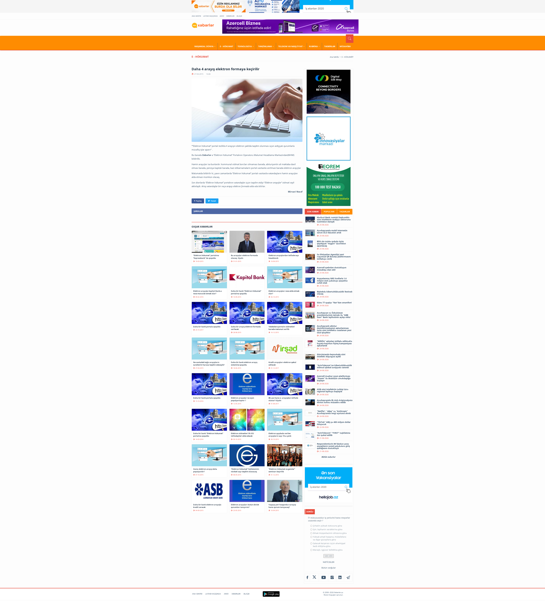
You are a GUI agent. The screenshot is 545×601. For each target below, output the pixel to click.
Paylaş (199, 201)
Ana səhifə (334, 57)
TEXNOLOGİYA (245, 46)
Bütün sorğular (328, 567)
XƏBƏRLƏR (230, 16)
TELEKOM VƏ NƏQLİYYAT (290, 46)
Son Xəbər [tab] (313, 211)
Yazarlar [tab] (344, 211)
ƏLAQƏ (239, 16)
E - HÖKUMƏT (226, 46)
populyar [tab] (329, 211)
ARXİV (222, 16)
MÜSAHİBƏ (345, 46)
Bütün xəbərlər (329, 457)
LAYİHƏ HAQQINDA (210, 16)
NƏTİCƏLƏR (328, 562)
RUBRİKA (313, 46)
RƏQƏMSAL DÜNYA (203, 46)
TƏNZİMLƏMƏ (265, 46)
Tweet (213, 201)
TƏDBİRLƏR (329, 46)
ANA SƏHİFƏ (196, 16)
